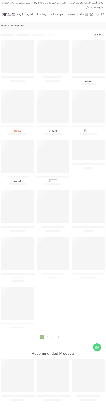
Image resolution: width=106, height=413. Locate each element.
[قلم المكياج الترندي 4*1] (88, 375)
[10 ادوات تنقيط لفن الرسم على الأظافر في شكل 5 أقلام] (17, 56)
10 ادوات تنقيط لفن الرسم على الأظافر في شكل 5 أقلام (30, 76)
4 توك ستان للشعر (52, 76)
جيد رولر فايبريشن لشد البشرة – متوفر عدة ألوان (62, 395)
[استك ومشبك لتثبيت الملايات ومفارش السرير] (88, 253)
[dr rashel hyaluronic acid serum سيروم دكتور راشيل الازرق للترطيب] (53, 106)
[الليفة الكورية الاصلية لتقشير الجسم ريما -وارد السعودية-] (17, 375)
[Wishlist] (30, 43)
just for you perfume (18, 176)
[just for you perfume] (17, 156)
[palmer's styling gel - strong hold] (53, 156)
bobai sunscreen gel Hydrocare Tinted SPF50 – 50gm (31, 126)
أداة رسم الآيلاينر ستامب (53, 227)
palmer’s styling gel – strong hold (55, 176)
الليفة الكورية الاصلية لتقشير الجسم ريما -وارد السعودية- (29, 395)
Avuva (88, 81)
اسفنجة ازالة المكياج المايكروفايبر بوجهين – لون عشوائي (30, 323)
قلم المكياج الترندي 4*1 (88, 395)
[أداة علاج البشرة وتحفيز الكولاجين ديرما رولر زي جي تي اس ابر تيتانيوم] (88, 206)
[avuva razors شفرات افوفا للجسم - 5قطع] (88, 56)
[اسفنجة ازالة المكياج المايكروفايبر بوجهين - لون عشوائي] (17, 303)
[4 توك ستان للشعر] (53, 56)
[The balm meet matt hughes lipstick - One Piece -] (88, 150)
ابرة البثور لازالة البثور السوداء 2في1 (19, 274)
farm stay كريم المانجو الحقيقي (88, 126)
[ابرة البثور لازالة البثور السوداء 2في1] (17, 253)
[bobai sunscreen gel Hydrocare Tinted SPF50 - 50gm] (17, 106)
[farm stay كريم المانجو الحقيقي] (88, 106)
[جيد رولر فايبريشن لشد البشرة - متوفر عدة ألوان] (53, 375)
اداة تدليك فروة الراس (53, 273)
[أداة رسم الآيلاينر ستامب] (53, 206)
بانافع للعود (18, 181)
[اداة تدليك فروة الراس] (53, 253)
